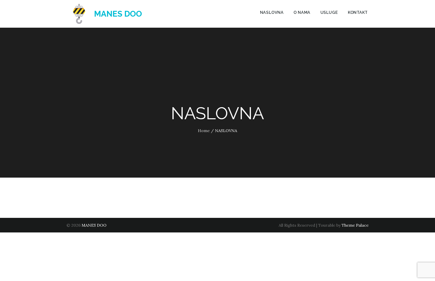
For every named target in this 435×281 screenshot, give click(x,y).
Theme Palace (355, 225)
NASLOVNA (271, 12)
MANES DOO (118, 13)
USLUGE (329, 12)
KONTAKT (358, 12)
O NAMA (302, 12)
